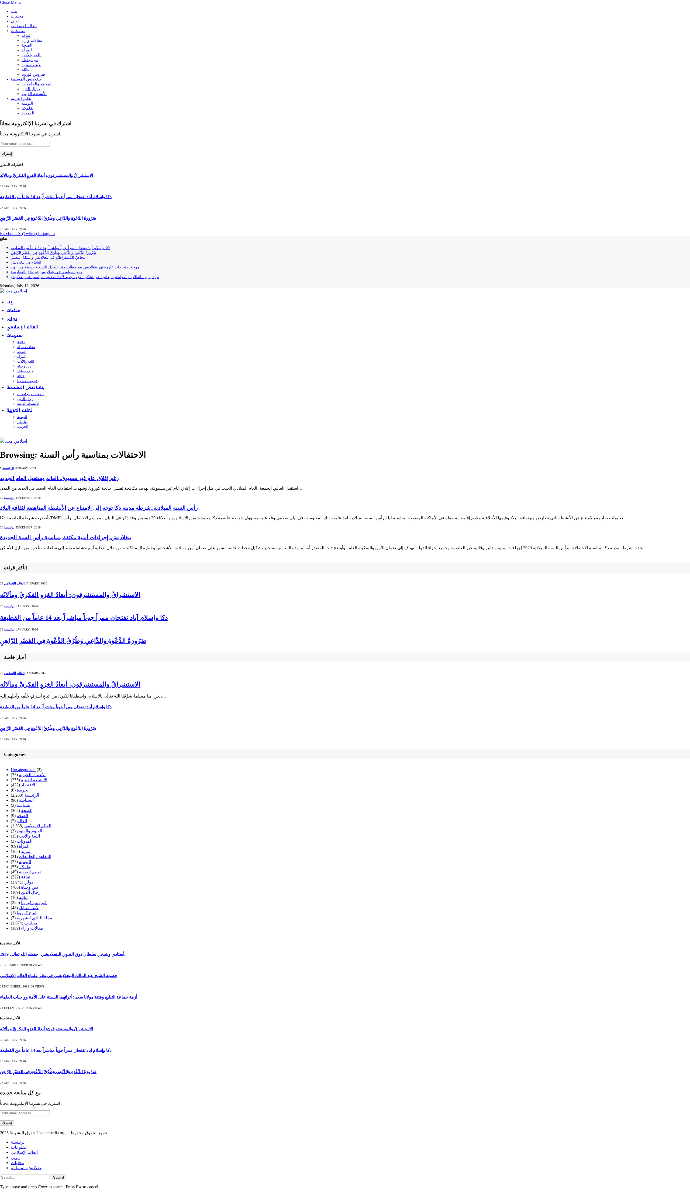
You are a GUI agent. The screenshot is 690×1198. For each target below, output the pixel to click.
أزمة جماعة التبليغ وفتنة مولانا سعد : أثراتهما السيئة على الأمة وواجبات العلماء (68, 997)
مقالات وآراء (32, 40)
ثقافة (26, 35)
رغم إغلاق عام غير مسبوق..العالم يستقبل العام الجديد (59, 478)
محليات (17, 16)
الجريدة (28, 113)
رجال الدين (31, 89)
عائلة (26, 69)
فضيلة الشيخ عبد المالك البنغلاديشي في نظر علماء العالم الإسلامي (58, 975)
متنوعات (18, 31)
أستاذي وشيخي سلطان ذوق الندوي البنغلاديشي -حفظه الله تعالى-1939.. (63, 954)
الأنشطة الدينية (34, 94)
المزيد (26, 851)
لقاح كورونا (26, 912)
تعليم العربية (21, 98)
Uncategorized (23, 769)
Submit (58, 1177)
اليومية (27, 103)
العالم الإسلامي (24, 26)
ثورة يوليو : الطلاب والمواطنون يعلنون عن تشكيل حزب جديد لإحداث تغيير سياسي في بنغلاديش (85, 277)
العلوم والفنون (29, 831)
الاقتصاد (28, 785)
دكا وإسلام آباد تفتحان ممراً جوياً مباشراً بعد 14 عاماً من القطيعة (56, 196)
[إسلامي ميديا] (13, 291)
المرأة (27, 50)
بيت (14, 11)
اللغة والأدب (32, 55)
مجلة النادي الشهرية (34, 918)
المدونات (24, 841)
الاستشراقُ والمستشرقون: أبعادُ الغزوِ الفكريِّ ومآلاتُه (46, 175)
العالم (22, 820)
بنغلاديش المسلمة (26, 79)
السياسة (26, 800)
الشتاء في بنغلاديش (26, 262)
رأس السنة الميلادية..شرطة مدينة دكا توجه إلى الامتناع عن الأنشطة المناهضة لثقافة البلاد (99, 508)
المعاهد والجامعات (37, 84)
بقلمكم (27, 108)
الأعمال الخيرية (32, 774)
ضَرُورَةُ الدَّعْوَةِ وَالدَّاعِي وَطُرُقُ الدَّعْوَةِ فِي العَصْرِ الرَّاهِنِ (48, 218)
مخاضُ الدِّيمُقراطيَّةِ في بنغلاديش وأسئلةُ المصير (48, 257)
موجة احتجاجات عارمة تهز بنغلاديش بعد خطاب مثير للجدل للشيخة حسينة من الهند (75, 267)
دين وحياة (30, 60)
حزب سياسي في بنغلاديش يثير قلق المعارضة (46, 272)
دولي (15, 21)
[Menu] (2, 437)
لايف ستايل (31, 64)
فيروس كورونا (33, 74)
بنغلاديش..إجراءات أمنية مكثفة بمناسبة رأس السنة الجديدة (65, 537)
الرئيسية (8, 468)
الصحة (27, 45)
